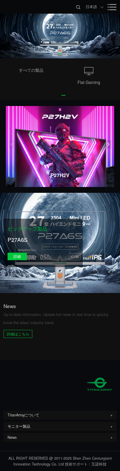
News (12, 437)
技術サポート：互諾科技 (86, 464)
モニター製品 (19, 426)
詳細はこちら (18, 334)
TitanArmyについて (23, 415)
